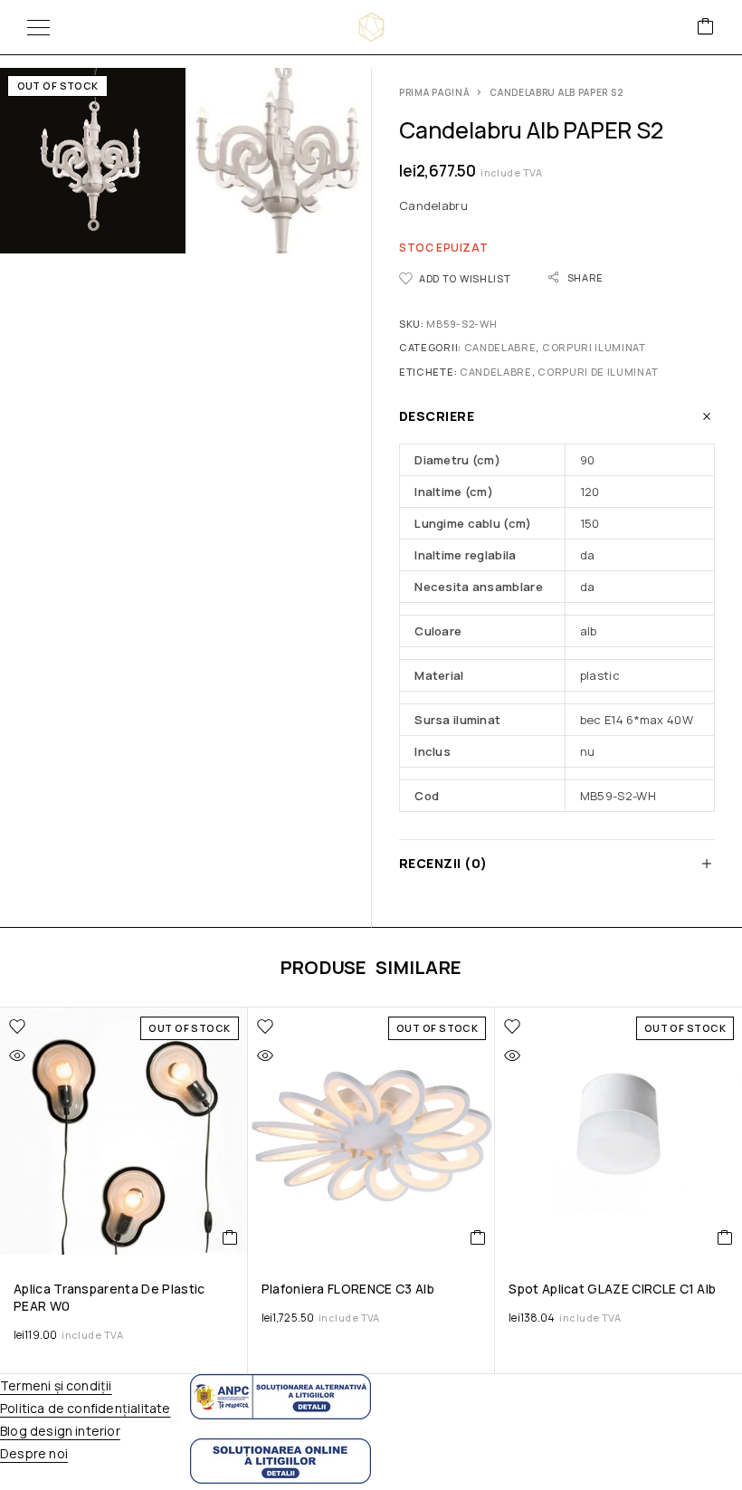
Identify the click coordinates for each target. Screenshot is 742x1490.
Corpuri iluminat (594, 347)
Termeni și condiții (56, 1385)
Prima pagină (434, 92)
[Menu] (38, 27)
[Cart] (706, 27)
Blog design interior (60, 1430)
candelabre (496, 371)
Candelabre (500, 347)
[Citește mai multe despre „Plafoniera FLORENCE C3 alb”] (478, 1237)
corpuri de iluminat (597, 371)
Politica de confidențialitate (85, 1408)
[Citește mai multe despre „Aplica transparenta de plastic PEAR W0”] (230, 1237)
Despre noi (34, 1453)
